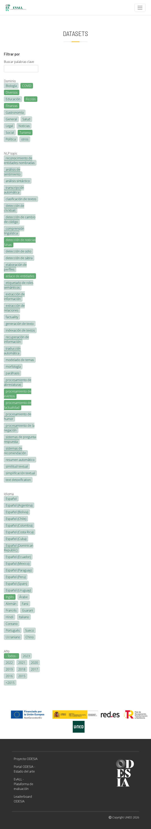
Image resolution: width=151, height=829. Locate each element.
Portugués (13, 630)
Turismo (25, 132)
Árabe (23, 597)
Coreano (11, 624)
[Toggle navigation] (139, 8)
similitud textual (17, 466)
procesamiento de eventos (17, 393)
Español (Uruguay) (18, 590)
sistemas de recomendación (15, 450)
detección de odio (18, 251)
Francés (11, 610)
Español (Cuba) (16, 539)
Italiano (24, 617)
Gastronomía (15, 112)
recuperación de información (16, 339)
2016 (9, 676)
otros (24, 139)
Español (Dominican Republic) (18, 547)
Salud (26, 119)
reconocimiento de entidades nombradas (19, 160)
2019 (9, 669)
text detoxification (18, 480)
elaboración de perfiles (15, 267)
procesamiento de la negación (19, 427)
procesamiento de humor (17, 416)
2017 (34, 669)
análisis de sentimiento (12, 171)
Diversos (11, 92)
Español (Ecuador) (18, 557)
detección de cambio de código (19, 219)
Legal (9, 126)
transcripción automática (14, 189)
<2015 (10, 683)
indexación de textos (20, 330)
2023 (26, 656)
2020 (34, 662)
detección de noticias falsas (20, 242)
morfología (13, 366)
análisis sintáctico (18, 181)
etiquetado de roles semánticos (18, 285)
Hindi (9, 617)
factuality (12, 317)
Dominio (10, 81)
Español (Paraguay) (18, 570)
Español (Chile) (16, 519)
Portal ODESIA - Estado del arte (24, 769)
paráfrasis (12, 373)
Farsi (25, 603)
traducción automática (12, 350)
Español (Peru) (16, 577)
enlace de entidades (20, 276)
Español (11, 498)
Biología (11, 86)
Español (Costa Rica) (19, 532)
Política (11, 139)
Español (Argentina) (19, 505)
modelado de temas (20, 360)
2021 (21, 662)
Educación (13, 99)
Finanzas (11, 106)
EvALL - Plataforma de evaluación (23, 784)
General (11, 119)
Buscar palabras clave (19, 62)
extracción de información (14, 296)
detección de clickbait (14, 208)
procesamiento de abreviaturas (17, 382)
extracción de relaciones (14, 307)
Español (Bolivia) (17, 512)
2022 (9, 662)
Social (10, 132)
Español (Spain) (16, 583)
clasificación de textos (21, 199)
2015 (21, 676)
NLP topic (10, 153)
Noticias (24, 126)
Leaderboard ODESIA (23, 798)
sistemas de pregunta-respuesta (20, 439)
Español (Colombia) (19, 525)
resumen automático (20, 460)
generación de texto (20, 323)
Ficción (31, 99)
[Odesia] (17, 7)
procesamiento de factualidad (17, 405)
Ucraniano (13, 637)
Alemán (11, 603)
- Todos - (11, 656)
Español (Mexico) (17, 563)
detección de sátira (19, 258)
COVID (26, 86)
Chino (30, 637)
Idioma (9, 494)
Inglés (10, 597)
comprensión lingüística (14, 230)
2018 (21, 669)
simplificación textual (20, 473)
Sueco (29, 630)
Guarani (27, 610)
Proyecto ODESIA (26, 759)
